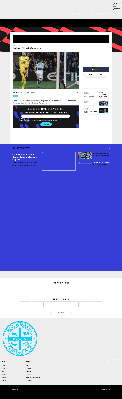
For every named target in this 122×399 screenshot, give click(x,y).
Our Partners (101, 13)
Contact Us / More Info (113, 13)
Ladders (4, 380)
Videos (73, 13)
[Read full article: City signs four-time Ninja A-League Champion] (103, 110)
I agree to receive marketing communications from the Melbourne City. (40, 120)
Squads (4, 374)
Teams (78, 13)
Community (28, 374)
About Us (28, 365)
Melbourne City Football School (33, 377)
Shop (3, 365)
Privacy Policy (33, 119)
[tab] (89, 75)
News (67, 13)
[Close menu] (118, 395)
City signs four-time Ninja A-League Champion (100, 165)
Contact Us (28, 368)
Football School (89, 13)
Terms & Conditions (105, 389)
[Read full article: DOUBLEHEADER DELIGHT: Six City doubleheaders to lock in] (103, 103)
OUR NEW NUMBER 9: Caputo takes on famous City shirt (24, 157)
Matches (4, 377)
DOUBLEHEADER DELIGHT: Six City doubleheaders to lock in (101, 155)
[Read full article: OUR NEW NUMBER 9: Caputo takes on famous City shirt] (103, 94)
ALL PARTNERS (61, 312)
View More (107, 148)
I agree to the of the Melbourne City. (35, 119)
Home (14, 45)
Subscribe (46, 124)
